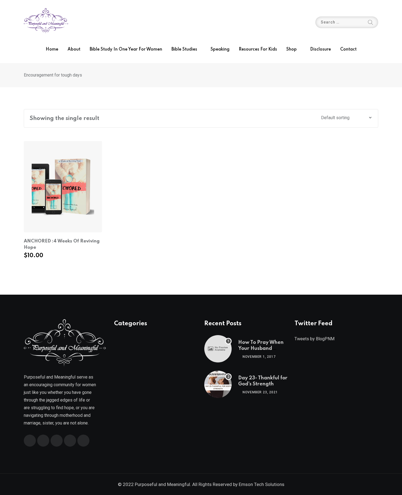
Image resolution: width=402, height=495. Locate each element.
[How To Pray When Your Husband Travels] (218, 348)
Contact (348, 49)
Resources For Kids (258, 49)
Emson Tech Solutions (261, 484)
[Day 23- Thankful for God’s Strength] (218, 384)
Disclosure (320, 49)
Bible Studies (184, 49)
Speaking (220, 49)
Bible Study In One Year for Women (126, 49)
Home (52, 49)
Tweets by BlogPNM (314, 338)
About (74, 49)
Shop (291, 49)
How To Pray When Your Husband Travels (261, 348)
